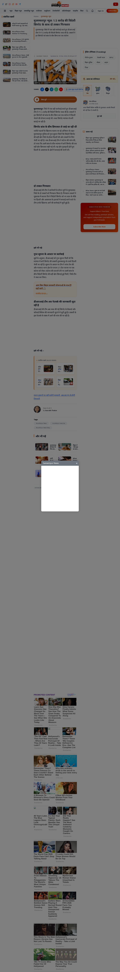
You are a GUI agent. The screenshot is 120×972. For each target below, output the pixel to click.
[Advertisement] (61, 488)
